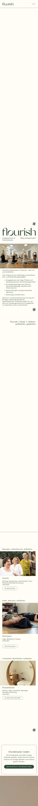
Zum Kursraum (10, 646)
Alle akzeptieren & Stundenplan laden (19, 766)
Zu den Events (10, 588)
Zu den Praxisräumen (13, 698)
